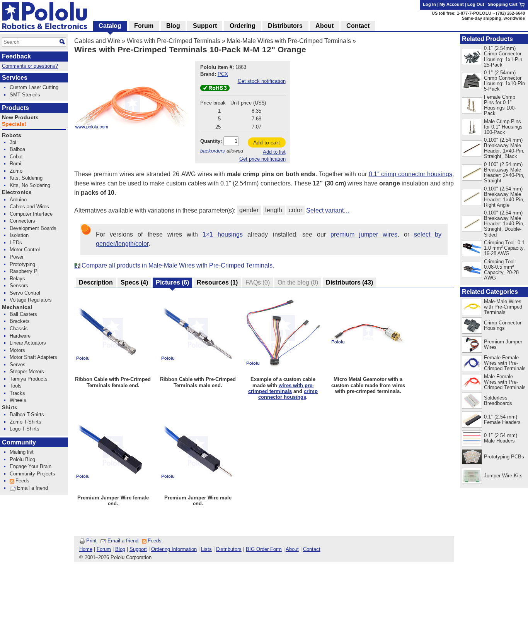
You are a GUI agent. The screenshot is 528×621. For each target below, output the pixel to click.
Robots (11, 135)
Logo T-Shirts (24, 429)
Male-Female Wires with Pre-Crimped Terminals (505, 382)
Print (91, 541)
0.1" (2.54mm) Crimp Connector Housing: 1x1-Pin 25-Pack (503, 56)
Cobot (16, 157)
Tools (16, 386)
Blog (120, 549)
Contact (311, 549)
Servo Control (25, 293)
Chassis (19, 328)
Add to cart (266, 142)
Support (138, 549)
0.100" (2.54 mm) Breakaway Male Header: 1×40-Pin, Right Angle (504, 197)
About (292, 549)
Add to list (274, 152)
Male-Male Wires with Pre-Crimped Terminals (289, 41)
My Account (451, 4)
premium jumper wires (363, 234)
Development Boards (33, 228)
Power (17, 257)
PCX (223, 74)
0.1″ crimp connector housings (410, 174)
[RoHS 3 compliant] (215, 89)
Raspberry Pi (24, 271)
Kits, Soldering (26, 178)
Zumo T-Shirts (25, 422)
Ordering (242, 25)
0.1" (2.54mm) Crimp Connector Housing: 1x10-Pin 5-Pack (504, 81)
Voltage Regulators (31, 300)
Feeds (155, 541)
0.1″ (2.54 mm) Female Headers (502, 419)
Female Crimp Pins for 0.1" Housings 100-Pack (500, 105)
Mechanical (17, 307)
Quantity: (211, 141)
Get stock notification (262, 81)
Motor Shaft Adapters (33, 357)
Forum (104, 549)
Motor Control (25, 249)
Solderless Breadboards (498, 400)
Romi (15, 163)
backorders (212, 151)
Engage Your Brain (30, 466)
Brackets (20, 321)
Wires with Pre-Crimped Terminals (173, 41)
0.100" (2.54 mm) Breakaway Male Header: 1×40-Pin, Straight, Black (504, 148)
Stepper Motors (27, 371)
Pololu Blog (22, 459)
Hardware (20, 336)
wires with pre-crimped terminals (281, 388)
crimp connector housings (288, 394)
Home (85, 549)
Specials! (14, 124)
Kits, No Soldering (30, 185)
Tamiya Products (29, 379)
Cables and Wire (97, 41)
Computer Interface (31, 214)
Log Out (475, 4)
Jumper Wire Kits (503, 476)
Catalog (110, 25)
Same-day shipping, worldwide (493, 18)
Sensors (19, 285)
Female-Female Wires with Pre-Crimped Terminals (505, 363)
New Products (20, 117)
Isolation (19, 235)
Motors (17, 350)
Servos (18, 364)
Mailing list (22, 452)
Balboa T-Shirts (27, 414)
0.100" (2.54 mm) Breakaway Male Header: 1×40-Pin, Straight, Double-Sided (504, 223)
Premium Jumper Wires (503, 344)
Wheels (18, 400)
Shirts (9, 407)
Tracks (17, 393)
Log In (429, 4)
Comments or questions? (30, 66)
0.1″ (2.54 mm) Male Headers (500, 438)
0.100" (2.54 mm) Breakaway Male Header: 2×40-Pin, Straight (504, 172)
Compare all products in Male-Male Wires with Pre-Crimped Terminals (177, 265)
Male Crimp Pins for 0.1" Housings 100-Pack (503, 126)
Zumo (16, 171)
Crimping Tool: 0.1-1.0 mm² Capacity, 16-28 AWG (505, 248)
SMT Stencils (25, 95)
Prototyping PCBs (504, 457)
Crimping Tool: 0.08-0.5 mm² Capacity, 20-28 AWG (501, 270)
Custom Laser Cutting (34, 87)
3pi (13, 142)
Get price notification (262, 159)
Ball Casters (23, 314)
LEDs (16, 242)
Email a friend (122, 541)
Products (15, 108)
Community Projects (32, 474)
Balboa (17, 149)
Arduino (18, 199)
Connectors (22, 221)
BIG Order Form (264, 549)
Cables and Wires (29, 206)
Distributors (229, 549)
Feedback (16, 56)
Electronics (17, 192)
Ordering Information (174, 549)
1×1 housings (223, 234)
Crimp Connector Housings (502, 325)
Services (14, 77)
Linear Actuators (28, 343)
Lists (206, 549)
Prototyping (22, 264)
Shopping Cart (503, 4)
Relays (17, 278)
